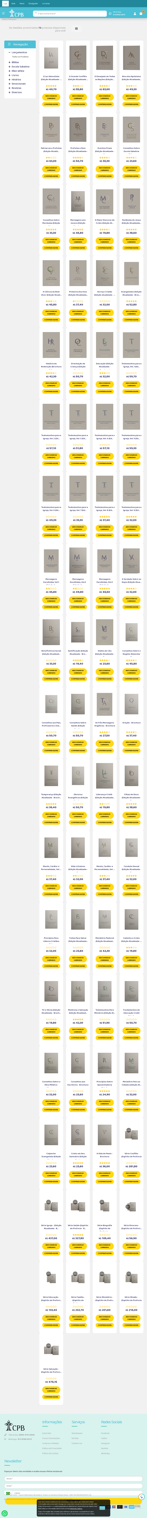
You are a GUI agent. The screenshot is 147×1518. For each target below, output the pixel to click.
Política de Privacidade (52, 1448)
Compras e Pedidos (50, 1443)
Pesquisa (12, 19)
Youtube (104, 1448)
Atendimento (77, 1433)
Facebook (105, 1433)
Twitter (104, 1438)
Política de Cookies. (76, 1508)
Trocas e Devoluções (51, 1438)
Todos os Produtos (20, 56)
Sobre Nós (46, 1433)
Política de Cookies (50, 1453)
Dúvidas (75, 1438)
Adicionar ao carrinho (51, 97)
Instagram (105, 1443)
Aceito (102, 1508)
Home (4, 19)
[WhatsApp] (4, 1513)
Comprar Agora (51, 104)
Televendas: (21, 1434)
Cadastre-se (77, 1443)
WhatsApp (105, 1453)
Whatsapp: (20, 1439)
